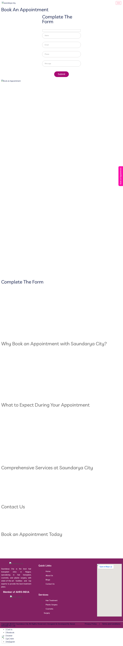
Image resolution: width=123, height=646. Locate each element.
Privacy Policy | (92, 624)
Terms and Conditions (111, 624)
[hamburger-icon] (118, 3)
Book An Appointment (24, 9)
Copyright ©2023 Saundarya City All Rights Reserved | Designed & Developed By (35, 624)
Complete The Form (57, 19)
